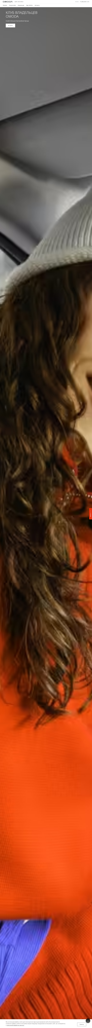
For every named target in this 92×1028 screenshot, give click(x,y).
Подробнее (85, 513)
